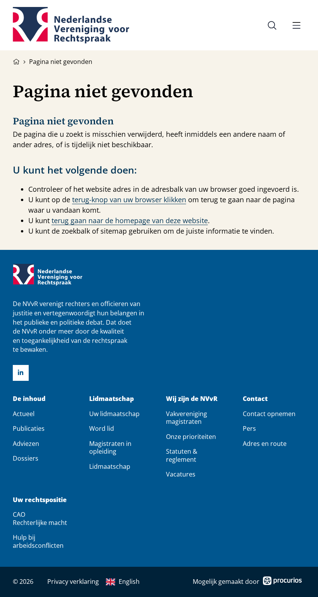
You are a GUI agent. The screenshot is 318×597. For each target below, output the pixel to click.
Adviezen (26, 443)
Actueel (24, 413)
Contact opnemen (269, 413)
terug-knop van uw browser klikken (129, 199)
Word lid (101, 428)
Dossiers (25, 458)
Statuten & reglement (181, 455)
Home (16, 60)
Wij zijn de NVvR (192, 399)
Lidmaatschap (111, 399)
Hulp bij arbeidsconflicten (38, 541)
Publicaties (29, 428)
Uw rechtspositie (40, 500)
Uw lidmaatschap (114, 413)
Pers (249, 428)
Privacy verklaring (73, 581)
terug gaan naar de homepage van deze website (130, 220)
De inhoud (29, 399)
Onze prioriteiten (191, 436)
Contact (255, 399)
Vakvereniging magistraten (186, 417)
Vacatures (180, 474)
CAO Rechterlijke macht (40, 518)
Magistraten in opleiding (110, 447)
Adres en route (265, 443)
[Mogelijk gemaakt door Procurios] (282, 582)
